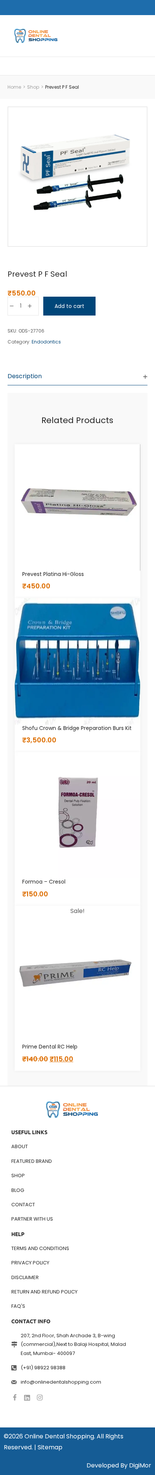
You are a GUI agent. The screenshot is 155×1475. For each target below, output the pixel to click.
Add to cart (69, 306)
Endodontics (46, 342)
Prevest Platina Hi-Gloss (53, 574)
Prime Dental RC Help (50, 1046)
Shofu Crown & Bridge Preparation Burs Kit (77, 728)
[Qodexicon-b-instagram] (39, 1397)
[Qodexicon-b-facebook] (14, 1397)
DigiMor (140, 1465)
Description (25, 376)
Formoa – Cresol (43, 881)
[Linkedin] (27, 1397)
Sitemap (50, 1447)
